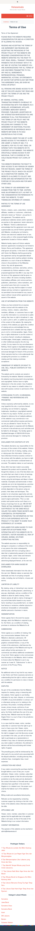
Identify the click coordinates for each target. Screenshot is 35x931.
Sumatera (4, 899)
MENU (30, 16)
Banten (3, 919)
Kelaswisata (17, 6)
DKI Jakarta (5, 916)
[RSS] (17, 2)
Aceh (3, 912)
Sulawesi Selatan (7, 922)
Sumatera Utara (6, 905)
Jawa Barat (5, 902)
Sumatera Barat (6, 909)
